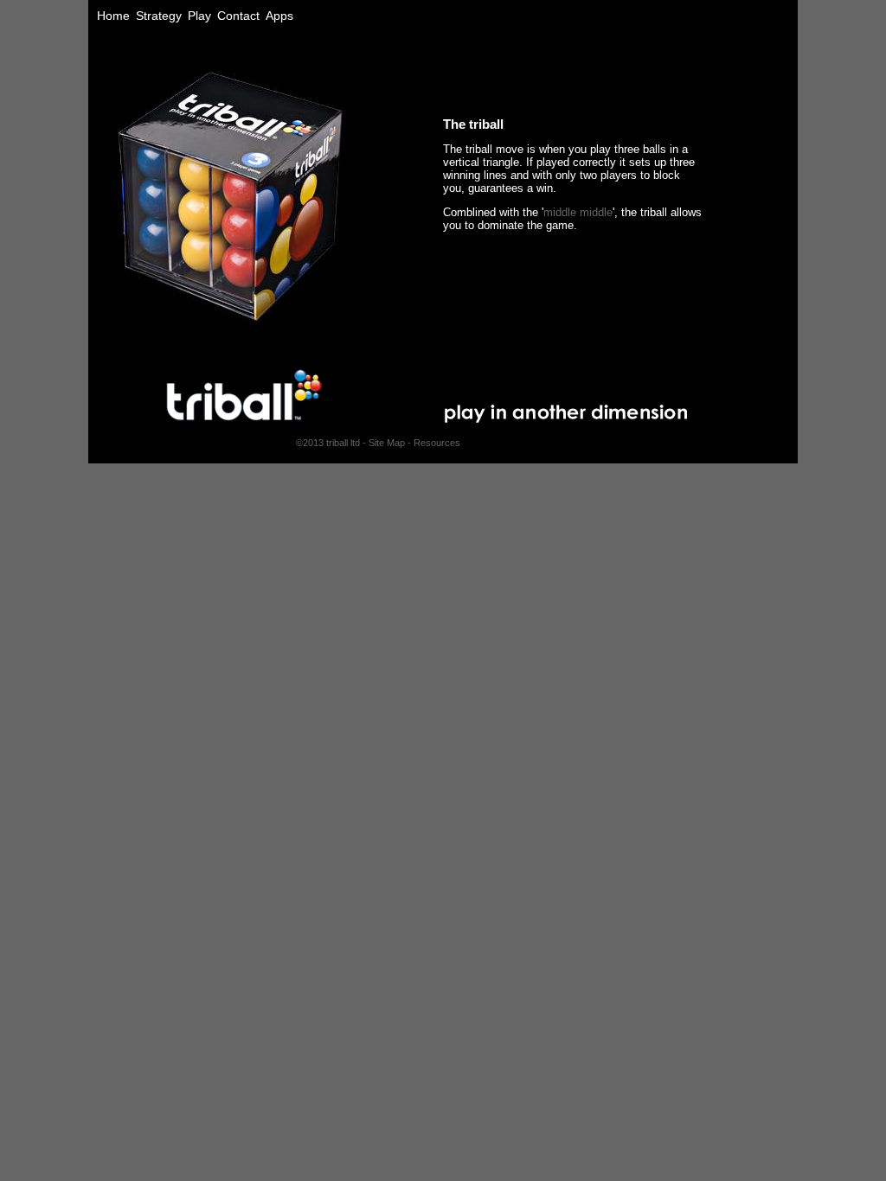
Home (113, 15)
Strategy (159, 15)
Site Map (387, 442)
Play (199, 15)
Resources (437, 442)
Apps (279, 15)
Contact (238, 15)
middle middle (578, 212)
